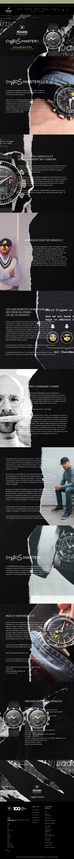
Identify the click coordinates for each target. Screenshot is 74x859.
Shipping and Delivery (48, 831)
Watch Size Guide (50, 847)
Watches (19, 9)
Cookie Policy (49, 845)
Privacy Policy (49, 842)
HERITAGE (37, 9)
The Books (35, 817)
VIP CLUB (32, 11)
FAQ (46, 811)
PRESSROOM (45, 9)
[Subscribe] (6, 849)
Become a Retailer (50, 820)
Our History (35, 815)
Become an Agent (50, 823)
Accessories (36, 812)
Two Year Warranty (47, 826)
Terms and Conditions (48, 839)
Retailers (35, 822)
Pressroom (35, 820)
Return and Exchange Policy (49, 835)
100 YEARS (41, 11)
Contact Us (48, 818)
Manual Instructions (48, 815)
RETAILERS (54, 9)
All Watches (35, 810)
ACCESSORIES (28, 9)
